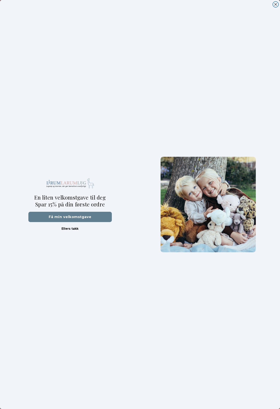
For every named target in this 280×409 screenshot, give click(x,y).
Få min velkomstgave (70, 217)
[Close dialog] (275, 4)
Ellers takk (70, 228)
